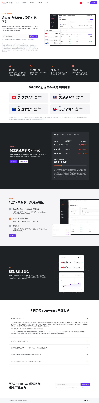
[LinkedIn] (89, 400)
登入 (88, 3)
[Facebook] (85, 400)
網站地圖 (25, 400)
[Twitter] (87, 400)
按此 (78, 117)
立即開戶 (93, 3)
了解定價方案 (23, 161)
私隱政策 (32, 39)
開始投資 (13, 161)
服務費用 (32, 3)
